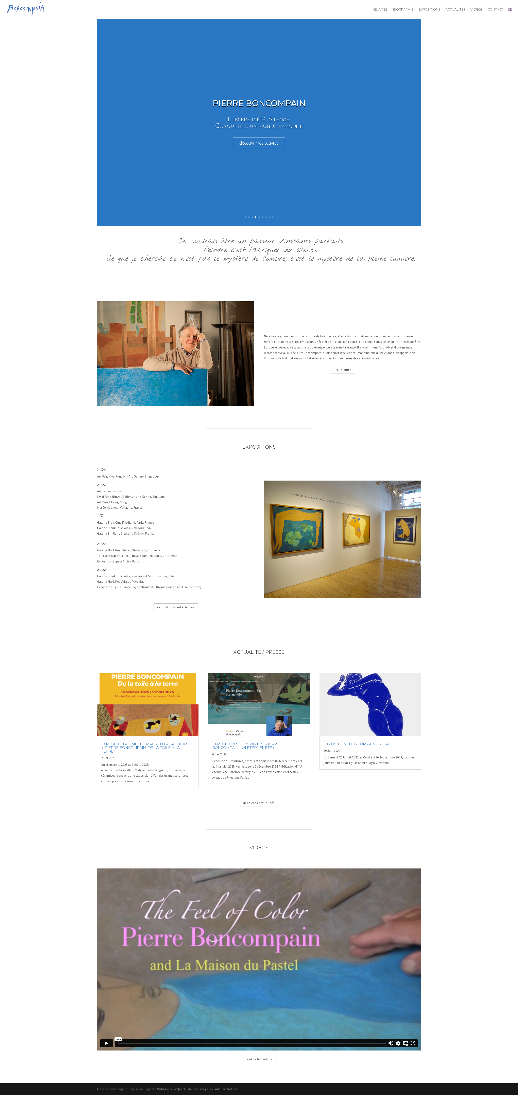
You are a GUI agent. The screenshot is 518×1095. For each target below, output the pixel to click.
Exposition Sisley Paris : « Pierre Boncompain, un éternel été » (245, 746)
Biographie (403, 9)
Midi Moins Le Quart (171, 1089)
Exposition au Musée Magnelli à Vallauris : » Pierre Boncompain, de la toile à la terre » (146, 748)
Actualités (455, 9)
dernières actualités (259, 803)
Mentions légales (200, 1089)
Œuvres (380, 9)
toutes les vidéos (259, 1059)
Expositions (429, 9)
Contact (495, 9)
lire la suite (342, 370)
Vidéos (476, 9)
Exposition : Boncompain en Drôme (360, 744)
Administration (226, 1089)
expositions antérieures (175, 607)
